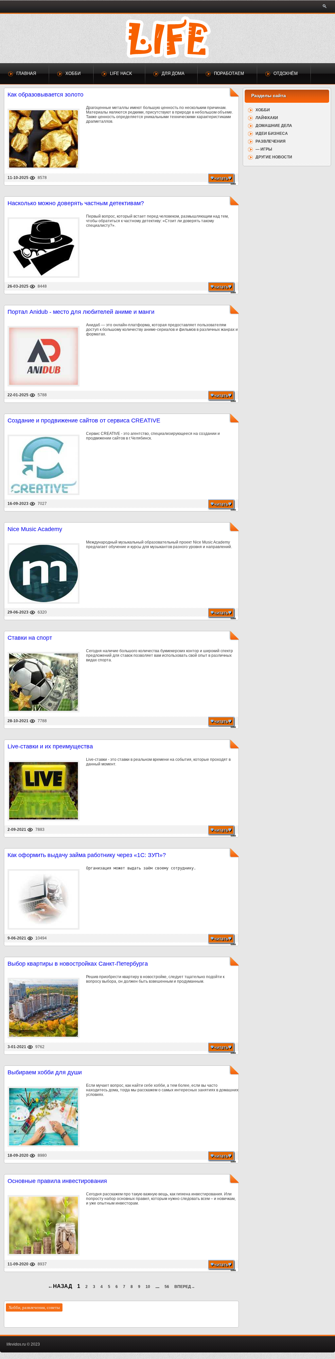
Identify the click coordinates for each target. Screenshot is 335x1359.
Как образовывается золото (45, 94)
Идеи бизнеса (272, 133)
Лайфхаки (267, 118)
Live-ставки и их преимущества (50, 746)
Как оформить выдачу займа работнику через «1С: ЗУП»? (87, 855)
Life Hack (121, 73)
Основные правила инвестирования (57, 1181)
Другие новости (274, 157)
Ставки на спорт (30, 638)
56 (167, 1286)
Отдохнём (285, 73)
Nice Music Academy (35, 529)
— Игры (264, 149)
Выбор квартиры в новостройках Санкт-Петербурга (78, 963)
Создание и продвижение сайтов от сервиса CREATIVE (84, 420)
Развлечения (271, 141)
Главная (26, 73)
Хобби (72, 73)
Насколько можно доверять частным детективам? (76, 203)
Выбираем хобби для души (45, 1072)
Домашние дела (274, 125)
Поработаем (229, 73)
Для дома (173, 73)
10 (148, 1286)
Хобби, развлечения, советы (34, 1307)
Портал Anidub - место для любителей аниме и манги (81, 312)
